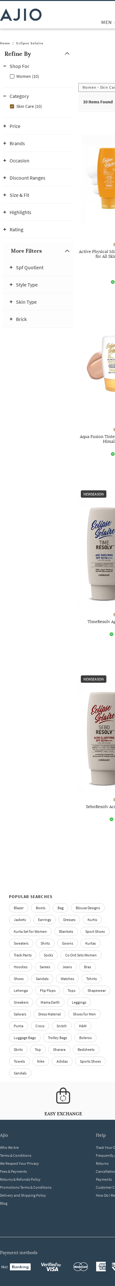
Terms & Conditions (15, 1155)
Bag (60, 907)
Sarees (45, 966)
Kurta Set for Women (30, 931)
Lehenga (21, 990)
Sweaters (21, 943)
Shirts (45, 943)
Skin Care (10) (29, 106)
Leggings (79, 1002)
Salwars (20, 1014)
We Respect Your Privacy (19, 1163)
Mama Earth (50, 1002)
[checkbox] (38, 76)
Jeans (67, 966)
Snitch (62, 1025)
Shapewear (97, 990)
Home (5, 43)
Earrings (44, 919)
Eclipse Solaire (29, 43)
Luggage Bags (25, 1037)
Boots (40, 907)
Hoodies (20, 966)
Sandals (42, 978)
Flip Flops (48, 990)
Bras (87, 966)
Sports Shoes (90, 1061)
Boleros (85, 1037)
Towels (19, 1061)
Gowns (67, 943)
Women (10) (27, 76)
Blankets (66, 931)
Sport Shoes (95, 931)
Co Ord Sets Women (81, 955)
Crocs (39, 1025)
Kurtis (92, 919)
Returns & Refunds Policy (20, 1179)
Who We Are (9, 1147)
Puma (18, 1025)
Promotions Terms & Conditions (25, 1187)
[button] (38, 53)
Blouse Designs (88, 907)
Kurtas (90, 943)
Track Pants (23, 955)
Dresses (69, 919)
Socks (48, 955)
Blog (3, 1203)
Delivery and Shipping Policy (23, 1195)
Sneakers (21, 1002)
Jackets (20, 919)
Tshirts (91, 978)
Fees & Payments (13, 1171)
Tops (71, 990)
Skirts (18, 1049)
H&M (83, 1025)
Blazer (19, 907)
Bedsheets (86, 1049)
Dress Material (49, 1014)
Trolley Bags (57, 1037)
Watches (67, 978)
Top (38, 1049)
